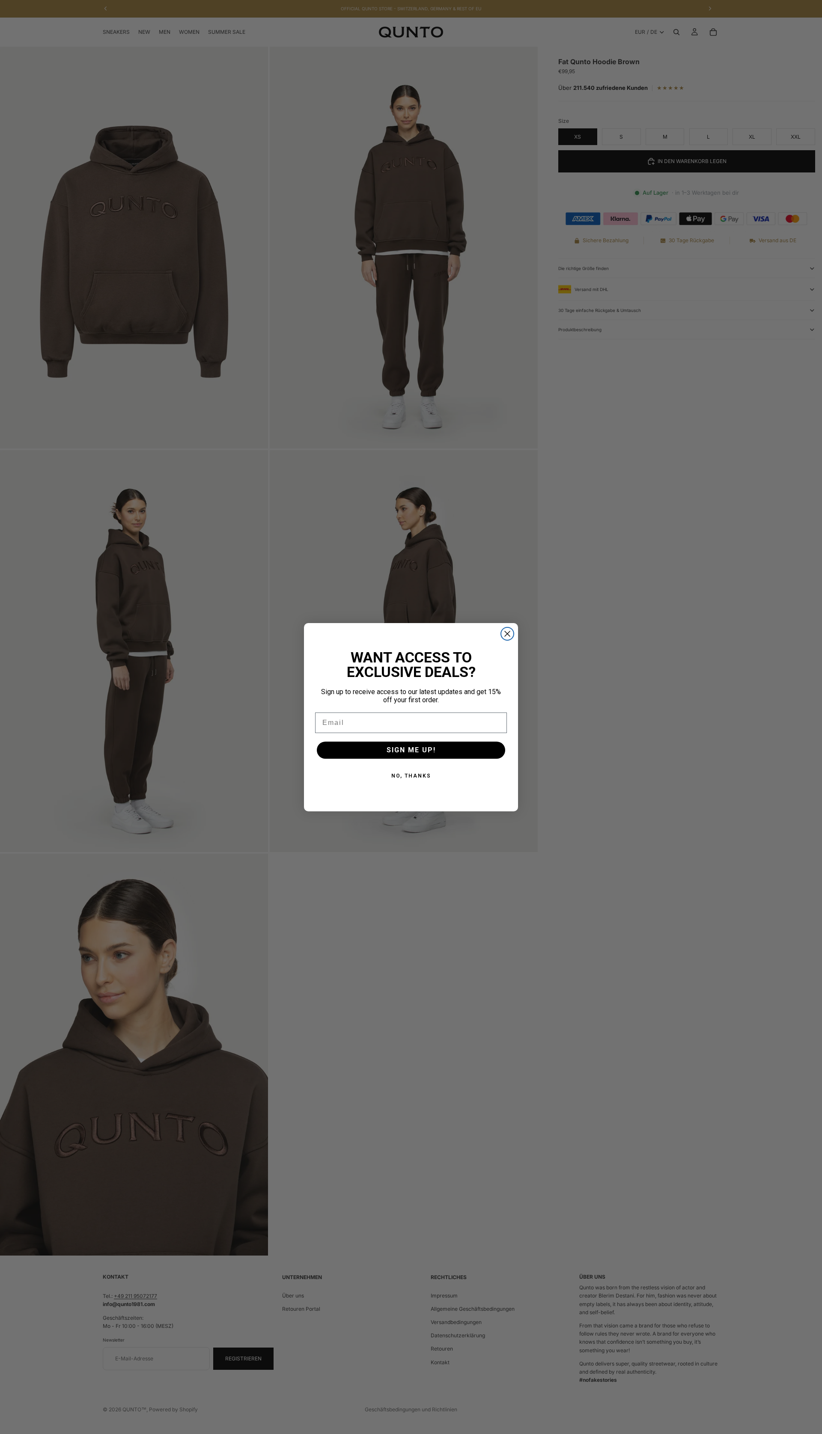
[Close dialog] (507, 633)
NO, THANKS (411, 776)
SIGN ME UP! (411, 750)
